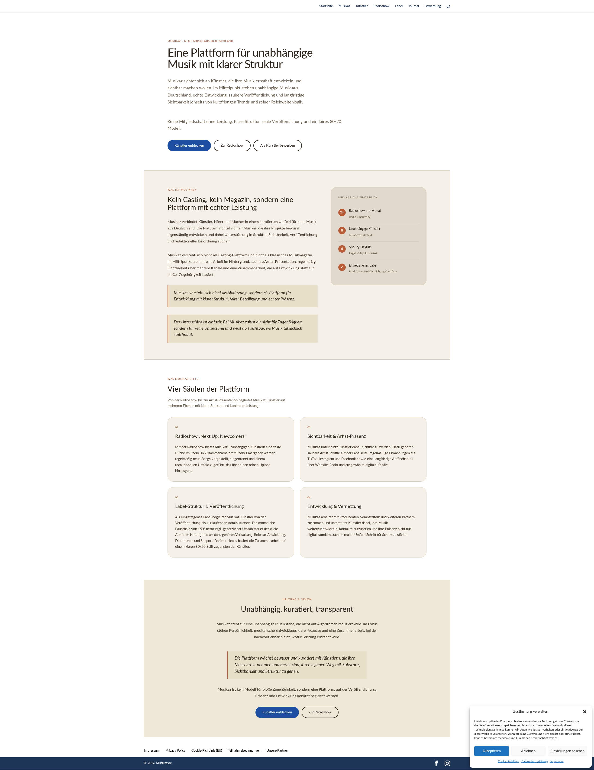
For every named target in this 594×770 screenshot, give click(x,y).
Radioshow (381, 6)
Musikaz (344, 6)
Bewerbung (433, 6)
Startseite (326, 6)
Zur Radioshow (232, 145)
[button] (584, 711)
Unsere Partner (277, 750)
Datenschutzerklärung (534, 761)
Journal (413, 6)
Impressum (557, 761)
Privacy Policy (175, 750)
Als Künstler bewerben (277, 145)
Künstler (362, 6)
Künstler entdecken (189, 145)
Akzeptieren (491, 751)
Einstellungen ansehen (567, 751)
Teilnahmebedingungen (244, 750)
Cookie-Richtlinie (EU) (206, 750)
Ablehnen (528, 751)
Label (399, 6)
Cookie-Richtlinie (508, 761)
